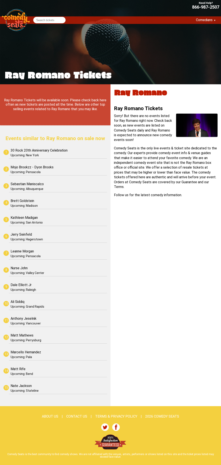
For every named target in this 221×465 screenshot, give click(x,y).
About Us (50, 416)
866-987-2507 (205, 7)
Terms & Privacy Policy (116, 416)
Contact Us (76, 416)
